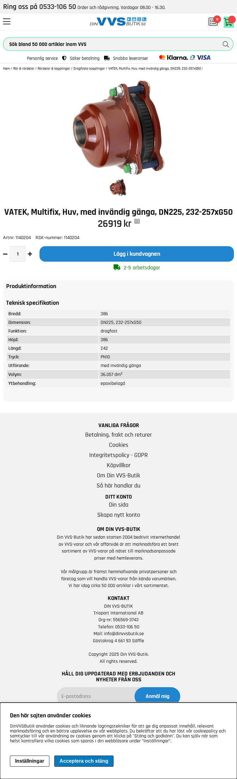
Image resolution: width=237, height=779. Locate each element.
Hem (6, 68)
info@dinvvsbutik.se (124, 633)
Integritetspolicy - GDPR (118, 455)
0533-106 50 (127, 626)
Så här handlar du (118, 486)
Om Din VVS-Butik (118, 475)
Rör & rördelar (23, 68)
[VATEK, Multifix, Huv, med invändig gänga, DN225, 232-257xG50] (118, 173)
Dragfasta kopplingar (89, 68)
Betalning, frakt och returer (118, 435)
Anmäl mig (157, 696)
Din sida (118, 505)
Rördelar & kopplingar (54, 68)
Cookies (118, 445)
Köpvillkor (119, 465)
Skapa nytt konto (118, 515)
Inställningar (29, 761)
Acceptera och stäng (84, 761)
